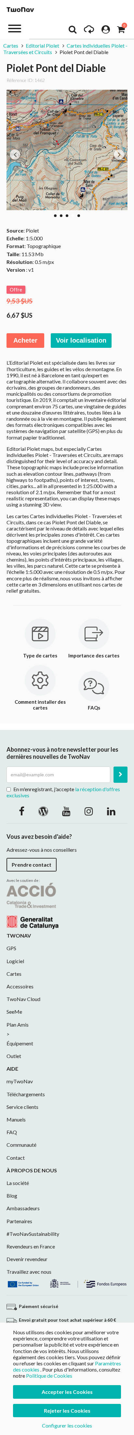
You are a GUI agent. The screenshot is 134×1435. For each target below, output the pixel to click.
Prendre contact (31, 864)
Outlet (14, 1056)
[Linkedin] (111, 811)
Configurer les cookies (67, 1425)
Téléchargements (26, 1094)
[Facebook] (21, 811)
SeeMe (14, 1011)
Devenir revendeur (27, 1259)
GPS (11, 948)
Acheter (25, 340)
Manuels (16, 1119)
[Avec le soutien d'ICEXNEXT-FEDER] (67, 1283)
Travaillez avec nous (29, 1272)
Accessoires (20, 986)
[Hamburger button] (14, 28)
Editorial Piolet (42, 45)
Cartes (10, 45)
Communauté (21, 1145)
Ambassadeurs (23, 1208)
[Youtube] (66, 811)
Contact (16, 1158)
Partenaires (19, 1221)
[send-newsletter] (120, 775)
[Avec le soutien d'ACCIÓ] (33, 905)
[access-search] (72, 31)
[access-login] (105, 31)
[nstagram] (89, 811)
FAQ (12, 1132)
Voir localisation (81, 340)
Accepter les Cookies (67, 1392)
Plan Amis (18, 1024)
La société (18, 1183)
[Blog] (43, 811)
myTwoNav (20, 1081)
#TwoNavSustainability (33, 1234)
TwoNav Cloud (23, 999)
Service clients (22, 1107)
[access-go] (89, 31)
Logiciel (15, 961)
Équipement (20, 1043)
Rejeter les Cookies (67, 1410)
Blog (12, 1195)
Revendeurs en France (31, 1246)
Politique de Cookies (49, 1375)
